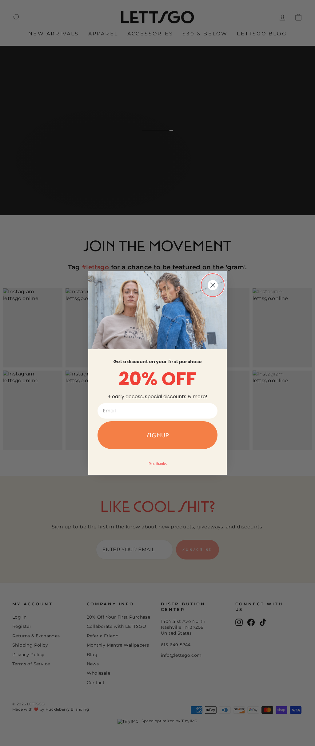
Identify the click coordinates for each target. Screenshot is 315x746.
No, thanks (158, 463)
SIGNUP (157, 435)
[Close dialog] (212, 285)
